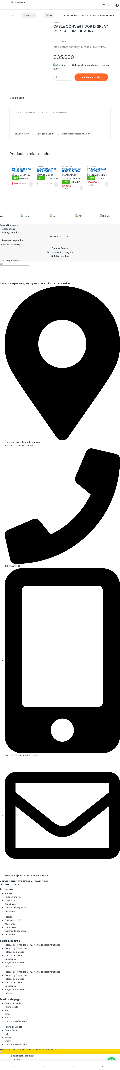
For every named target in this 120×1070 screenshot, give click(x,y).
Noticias (8, 966)
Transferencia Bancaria (16, 1021)
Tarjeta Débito (11, 1007)
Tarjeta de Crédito (13, 1003)
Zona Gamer (10, 904)
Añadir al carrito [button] (29, 184)
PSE (6, 1010)
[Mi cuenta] (110, 4)
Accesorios (29, 15)
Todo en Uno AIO (13, 897)
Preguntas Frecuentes (15, 962)
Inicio (12, 15)
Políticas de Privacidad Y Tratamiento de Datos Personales (32, 945)
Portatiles (9, 893)
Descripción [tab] (17, 97)
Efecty (8, 1017)
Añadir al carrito (92, 77)
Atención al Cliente (13, 955)
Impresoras (10, 911)
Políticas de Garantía (14, 952)
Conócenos (10, 959)
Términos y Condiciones (16, 948)
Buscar (104, 4)
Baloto (8, 1014)
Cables (49, 15)
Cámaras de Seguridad (15, 907)
